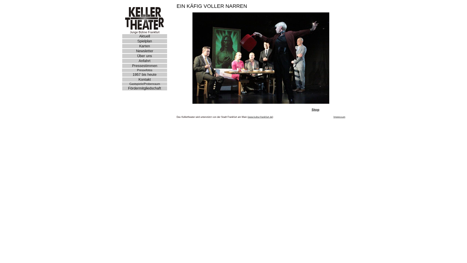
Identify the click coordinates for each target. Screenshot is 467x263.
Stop (315, 110)
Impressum (339, 117)
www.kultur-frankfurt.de (260, 117)
